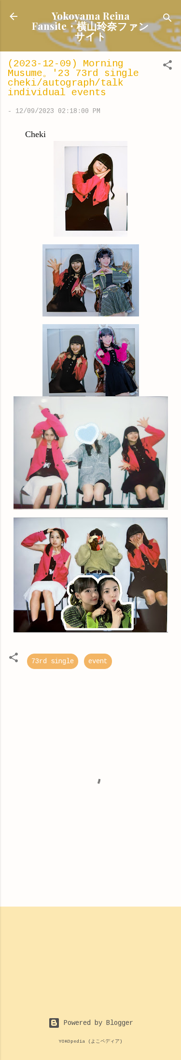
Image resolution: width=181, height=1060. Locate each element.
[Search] (167, 19)
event (98, 661)
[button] (167, 67)
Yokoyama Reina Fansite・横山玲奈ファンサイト (90, 25)
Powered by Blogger (96, 1023)
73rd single (52, 661)
